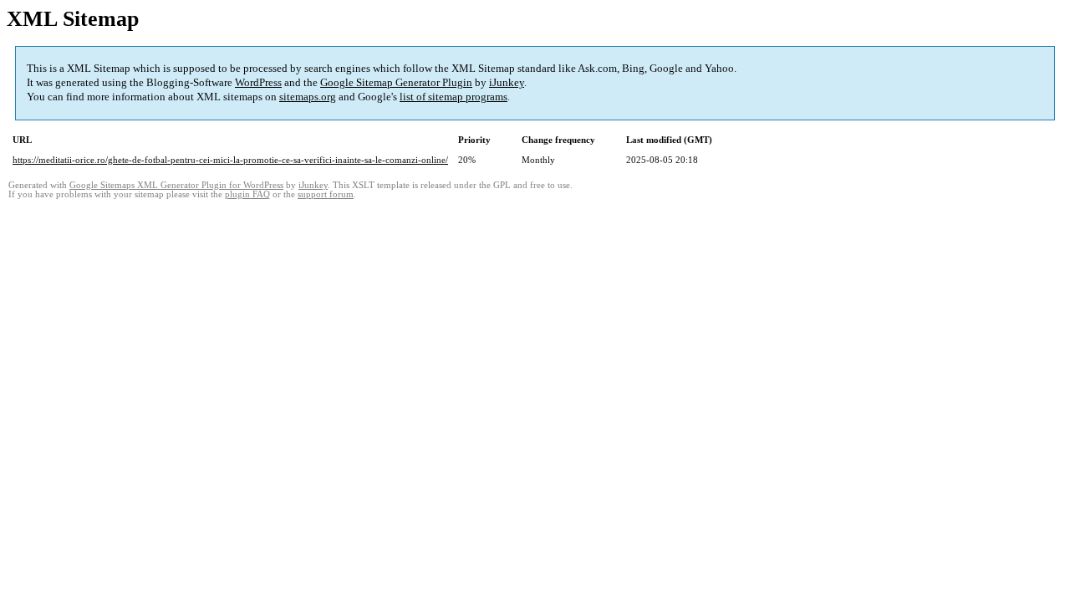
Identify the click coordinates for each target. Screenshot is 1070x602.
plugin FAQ (247, 194)
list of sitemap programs (453, 96)
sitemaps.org (307, 96)
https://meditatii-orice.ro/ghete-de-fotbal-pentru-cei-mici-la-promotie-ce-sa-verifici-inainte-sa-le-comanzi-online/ (230, 160)
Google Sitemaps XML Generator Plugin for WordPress (176, 185)
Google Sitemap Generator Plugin (396, 82)
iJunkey (506, 82)
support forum (326, 194)
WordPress (258, 82)
